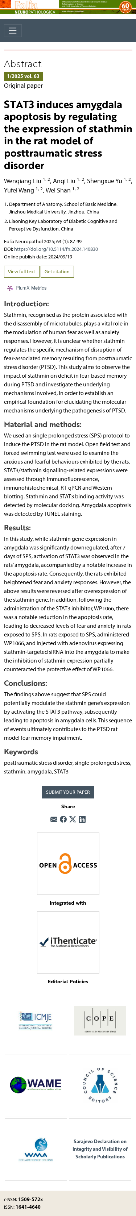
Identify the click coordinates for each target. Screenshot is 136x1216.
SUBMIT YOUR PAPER (68, 792)
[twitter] (72, 819)
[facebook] (63, 819)
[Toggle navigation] (13, 30)
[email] (53, 819)
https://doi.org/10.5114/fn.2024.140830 (56, 249)
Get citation (57, 272)
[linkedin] (82, 819)
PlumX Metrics (31, 288)
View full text (21, 272)
